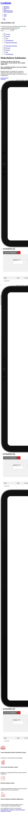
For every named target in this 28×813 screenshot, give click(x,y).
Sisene (5, 15)
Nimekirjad (6, 6)
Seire (5, 9)
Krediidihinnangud (8, 10)
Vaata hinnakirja (4, 78)
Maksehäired (7, 8)
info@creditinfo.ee (5, 809)
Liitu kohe (3, 79)
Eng (5, 19)
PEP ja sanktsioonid (8, 12)
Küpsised (9, 811)
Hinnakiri (12, 809)
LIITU (5, 14)
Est (4, 18)
